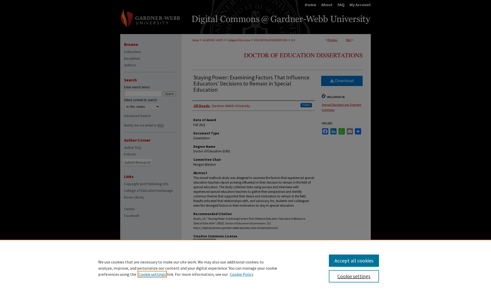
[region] (245, 268)
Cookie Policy (241, 274)
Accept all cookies (353, 260)
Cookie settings (152, 274)
